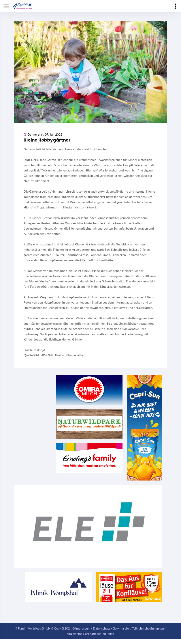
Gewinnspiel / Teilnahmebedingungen (138, 628)
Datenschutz (101, 628)
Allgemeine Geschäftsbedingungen (90, 633)
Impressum (82, 628)
